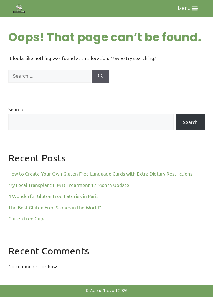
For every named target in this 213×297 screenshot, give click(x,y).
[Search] (100, 76)
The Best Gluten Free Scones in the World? (54, 207)
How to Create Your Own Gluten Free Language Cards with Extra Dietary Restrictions (100, 173)
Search (15, 109)
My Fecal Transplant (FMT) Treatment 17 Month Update (68, 185)
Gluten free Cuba (27, 218)
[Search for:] (50, 76)
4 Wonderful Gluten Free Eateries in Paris (53, 196)
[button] (195, 8)
